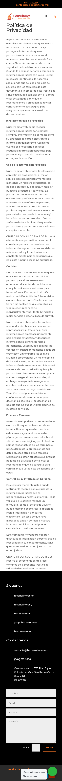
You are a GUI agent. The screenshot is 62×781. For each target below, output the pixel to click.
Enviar (49, 747)
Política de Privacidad (20, 769)
